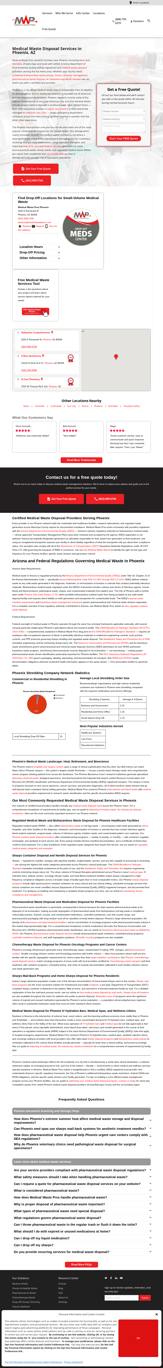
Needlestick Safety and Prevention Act (104, 868)
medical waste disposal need (87, 805)
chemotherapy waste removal (65, 79)
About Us (63, 1297)
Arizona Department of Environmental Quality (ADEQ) (47, 531)
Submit (145, 1298)
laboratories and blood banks (123, 789)
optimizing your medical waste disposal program (93, 1081)
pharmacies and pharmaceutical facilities (45, 922)
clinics (145, 825)
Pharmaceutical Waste (24, 1292)
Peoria (85, 406)
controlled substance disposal (27, 937)
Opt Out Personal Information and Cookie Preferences (33, 1362)
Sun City (71, 406)
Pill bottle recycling (85, 937)
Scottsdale (55, 406)
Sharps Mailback (21, 1306)
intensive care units (36, 112)
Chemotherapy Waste (23, 1297)
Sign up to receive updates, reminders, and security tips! (128, 1289)
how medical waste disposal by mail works (101, 992)
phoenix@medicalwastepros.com (34, 222)
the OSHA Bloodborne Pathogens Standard (113, 631)
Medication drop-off (105, 996)
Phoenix (47, 339)
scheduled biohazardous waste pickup (32, 75)
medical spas (136, 872)
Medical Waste (20, 1283)
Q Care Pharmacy (30, 379)
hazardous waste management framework (61, 602)
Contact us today (127, 1081)
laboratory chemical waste (25, 778)
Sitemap (62, 1301)
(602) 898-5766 (26, 218)
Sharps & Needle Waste (24, 1288)
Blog (60, 1288)
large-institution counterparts (105, 957)
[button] (156, 1314)
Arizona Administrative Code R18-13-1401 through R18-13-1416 (91, 579)
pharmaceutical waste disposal (28, 79)
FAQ (60, 1292)
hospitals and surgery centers (49, 766)
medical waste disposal (74, 67)
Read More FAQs (81, 1264)
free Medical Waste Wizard (97, 550)
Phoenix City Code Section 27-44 (41, 594)
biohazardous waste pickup (132, 1039)
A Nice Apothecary (31, 356)
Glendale (17, 63)
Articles (62, 1283)
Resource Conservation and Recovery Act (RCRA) (103, 643)
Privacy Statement (73, 1362)
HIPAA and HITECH (122, 658)
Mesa (82, 60)
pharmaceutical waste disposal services (53, 933)
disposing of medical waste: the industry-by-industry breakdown (61, 1046)
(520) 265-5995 (29, 370)
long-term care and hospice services (42, 146)
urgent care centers (57, 108)
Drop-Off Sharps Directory (26, 1301)
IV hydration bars (91, 1023)
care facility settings (57, 153)
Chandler (40, 406)
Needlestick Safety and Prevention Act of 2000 (126, 639)
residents (94, 985)
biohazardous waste (70, 825)
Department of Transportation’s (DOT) (79, 546)
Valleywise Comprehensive (35, 332)
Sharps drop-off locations (136, 992)
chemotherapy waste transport (125, 961)
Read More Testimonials (81, 460)
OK (138, 1338)
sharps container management (70, 75)
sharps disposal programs (101, 1039)
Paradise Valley (132, 406)
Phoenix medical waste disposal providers (33, 837)
